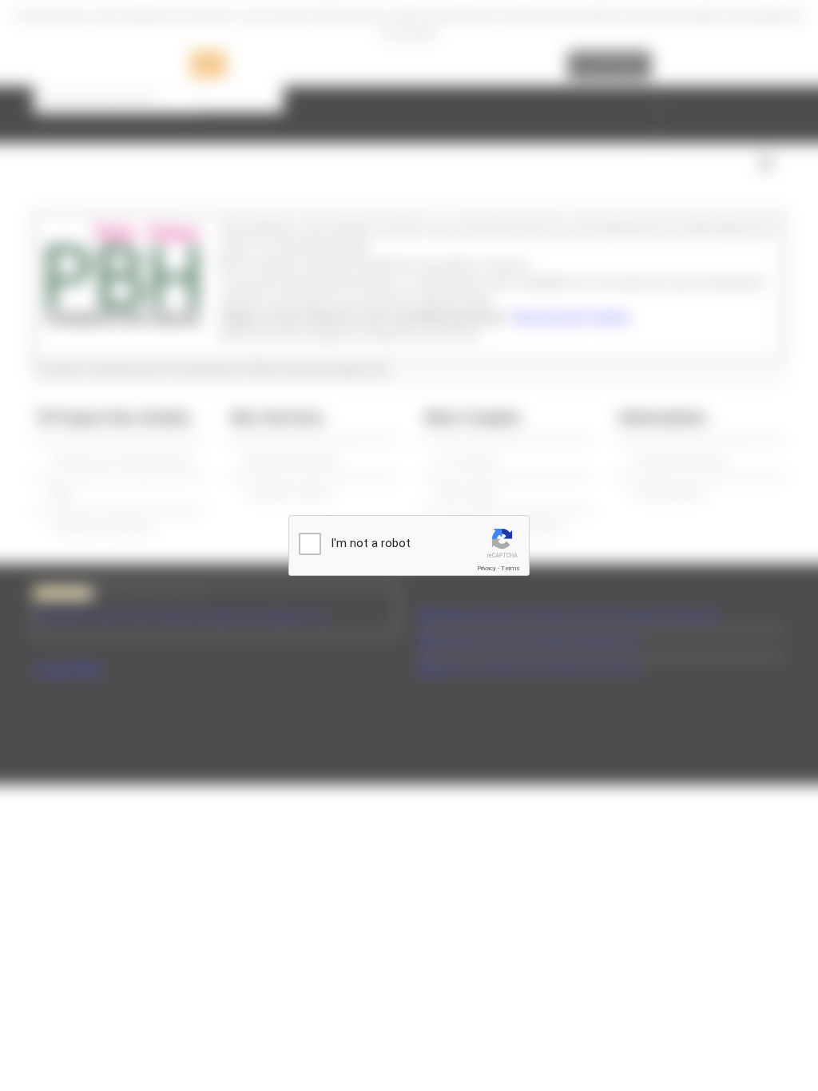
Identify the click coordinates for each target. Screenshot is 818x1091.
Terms (510, 568)
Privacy (486, 568)
